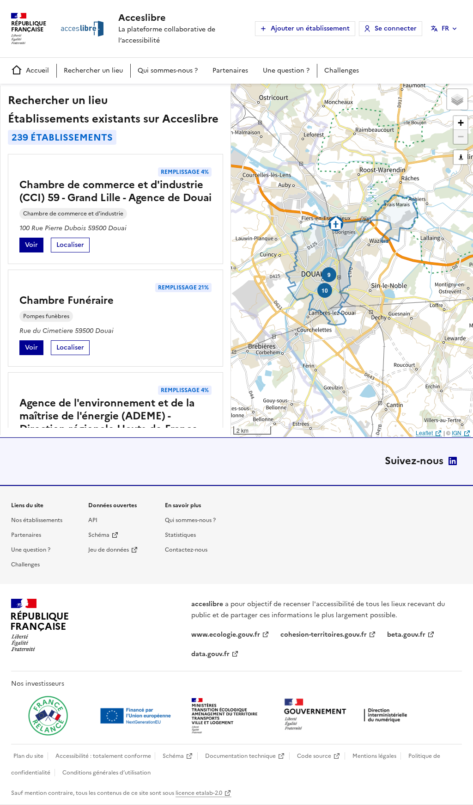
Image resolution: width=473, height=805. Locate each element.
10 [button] (324, 290)
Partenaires (230, 70)
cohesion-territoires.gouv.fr (323, 634)
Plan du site (28, 756)
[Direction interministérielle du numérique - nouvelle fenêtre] (348, 715)
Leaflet (424, 432)
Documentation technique (240, 756)
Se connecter (396, 28)
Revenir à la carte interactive (303, 94)
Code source (314, 756)
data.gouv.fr (210, 654)
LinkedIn (452, 461)
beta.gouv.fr (406, 634)
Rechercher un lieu (93, 70)
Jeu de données (108, 550)
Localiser (73, 246)
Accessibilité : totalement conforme (103, 756)
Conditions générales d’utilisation (106, 772)
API (92, 520)
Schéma (98, 535)
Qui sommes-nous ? (168, 70)
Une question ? (286, 70)
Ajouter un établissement (310, 28)
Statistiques (180, 535)
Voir (34, 246)
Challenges (341, 70)
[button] (457, 99)
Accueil (37, 70)
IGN (456, 432)
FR (445, 28)
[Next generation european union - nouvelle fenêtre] (137, 716)
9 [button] (329, 274)
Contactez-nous (186, 550)
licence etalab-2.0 (199, 793)
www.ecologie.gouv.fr (225, 634)
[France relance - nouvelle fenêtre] (48, 716)
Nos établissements (36, 520)
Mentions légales (374, 756)
